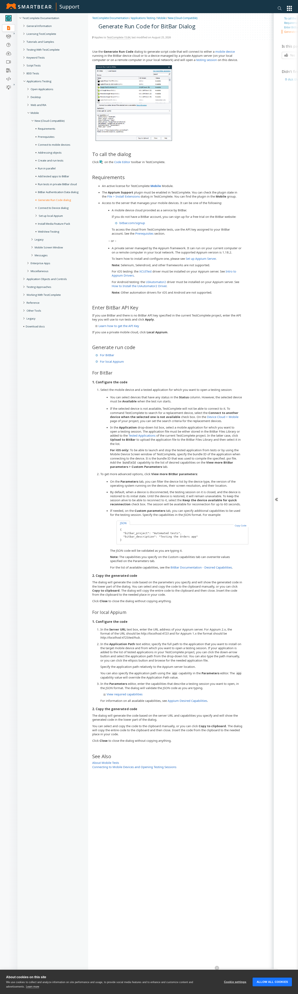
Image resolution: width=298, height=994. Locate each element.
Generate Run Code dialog (54, 200)
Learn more (32, 986)
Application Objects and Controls (47, 279)
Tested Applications (142, 435)
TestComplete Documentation (41, 18)
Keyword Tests (36, 57)
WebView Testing (48, 231)
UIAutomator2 (156, 282)
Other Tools (34, 310)
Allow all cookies (272, 981)
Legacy (39, 239)
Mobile (35, 113)
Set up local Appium (51, 216)
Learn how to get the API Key (119, 326)
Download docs (35, 326)
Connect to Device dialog (53, 208)
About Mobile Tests (105, 763)
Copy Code (240, 525)
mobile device (225, 51)
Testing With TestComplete (43, 49)
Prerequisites (46, 137)
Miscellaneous (39, 271)
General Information (39, 26)
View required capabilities (125, 694)
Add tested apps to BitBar (53, 176)
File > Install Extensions (123, 196)
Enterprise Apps (40, 263)
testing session (206, 60)
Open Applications (42, 89)
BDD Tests (33, 73)
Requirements (46, 128)
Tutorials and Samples (40, 42)
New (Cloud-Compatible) (50, 121)
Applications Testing (39, 81)
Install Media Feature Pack (54, 224)
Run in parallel (47, 168)
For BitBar (107, 355)
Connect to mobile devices (54, 144)
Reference (33, 303)
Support (69, 6)
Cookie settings (235, 981)
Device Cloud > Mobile (222, 417)
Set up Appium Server (201, 259)
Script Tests (34, 65)
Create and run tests (50, 160)
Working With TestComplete (44, 295)
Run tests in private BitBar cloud (57, 184)
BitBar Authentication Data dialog (58, 192)
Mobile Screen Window (49, 247)
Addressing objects (50, 152)
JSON (123, 523)
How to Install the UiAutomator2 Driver (139, 286)
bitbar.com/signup (132, 223)
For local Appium (112, 361)
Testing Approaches (39, 287)
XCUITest (145, 271)
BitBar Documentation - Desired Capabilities (201, 567)
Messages (41, 255)
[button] (289, 8)
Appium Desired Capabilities (187, 701)
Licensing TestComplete (41, 34)
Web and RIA (38, 105)
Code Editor (122, 162)
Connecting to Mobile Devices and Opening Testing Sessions (134, 767)
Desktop (36, 97)
